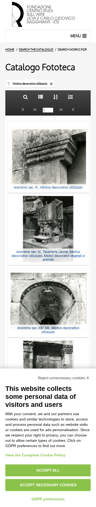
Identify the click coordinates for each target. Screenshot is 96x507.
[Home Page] (48, 14)
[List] (40, 96)
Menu (75, 36)
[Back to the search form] (25, 96)
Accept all (48, 470)
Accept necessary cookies (48, 485)
